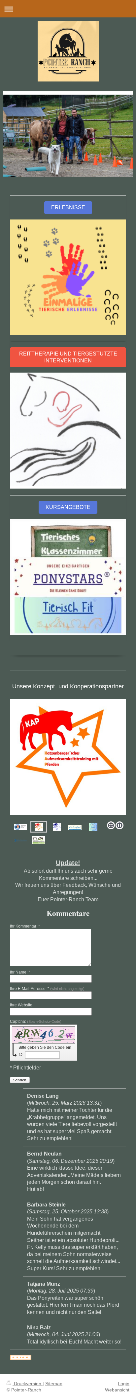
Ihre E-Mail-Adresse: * (47, 988)
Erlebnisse (68, 207)
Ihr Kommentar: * (25, 926)
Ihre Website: (21, 1005)
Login (123, 1383)
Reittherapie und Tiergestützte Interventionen (68, 357)
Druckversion (28, 1383)
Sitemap (53, 1383)
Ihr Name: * (20, 972)
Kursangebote (68, 507)
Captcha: (35, 1021)
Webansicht (117, 1389)
